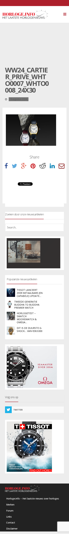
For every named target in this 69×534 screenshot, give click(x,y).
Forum (9, 510)
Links (9, 516)
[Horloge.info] (31, 14)
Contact (10, 522)
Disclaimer (12, 528)
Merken (10, 504)
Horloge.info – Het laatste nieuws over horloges (32, 498)
